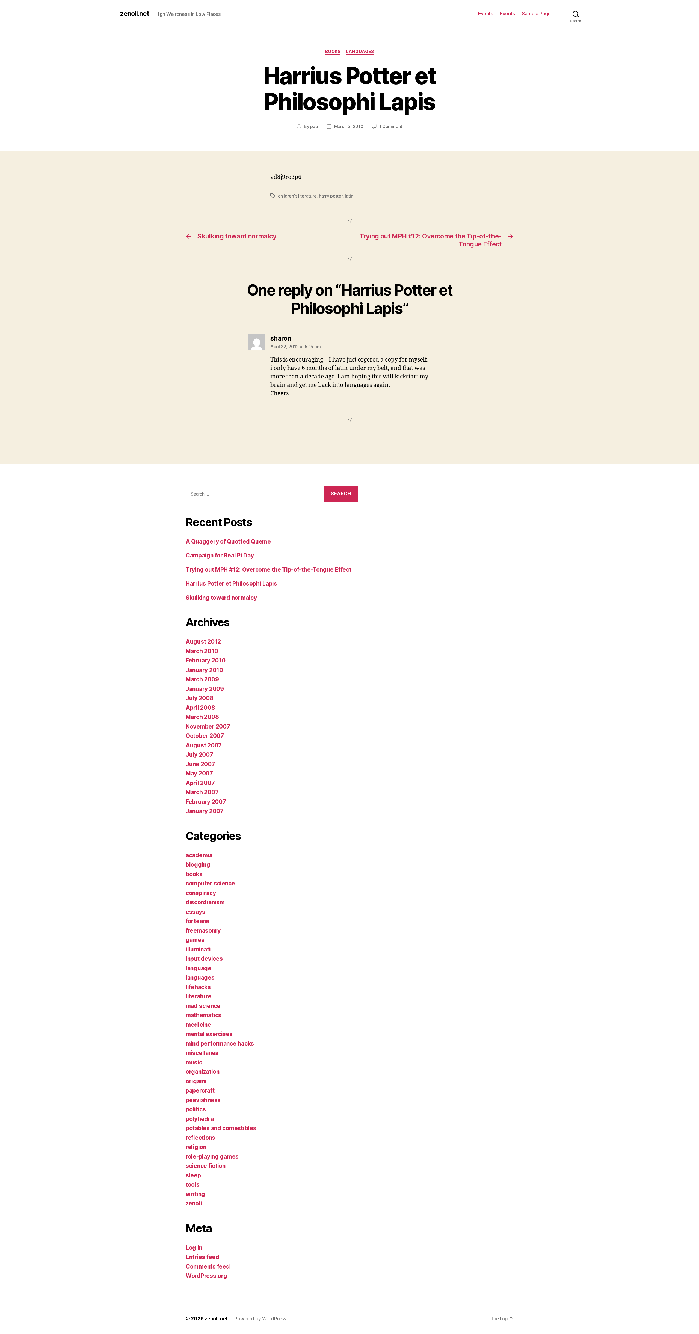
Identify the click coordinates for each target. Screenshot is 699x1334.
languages (360, 51)
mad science (203, 1005)
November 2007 (208, 726)
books (333, 51)
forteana (197, 921)
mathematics (203, 1015)
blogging (198, 864)
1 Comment (390, 126)
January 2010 (204, 670)
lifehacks (198, 987)
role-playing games (212, 1156)
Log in (194, 1247)
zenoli (194, 1203)
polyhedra (200, 1118)
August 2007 (204, 745)
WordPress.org (206, 1275)
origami (196, 1081)
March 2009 (202, 679)
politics (196, 1109)
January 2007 (205, 811)
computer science (210, 883)
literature (198, 996)
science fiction (206, 1165)
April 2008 (200, 707)
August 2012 (203, 641)
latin (349, 196)
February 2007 (206, 801)
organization (203, 1071)
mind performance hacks (220, 1043)
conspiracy (201, 893)
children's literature (297, 196)
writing (195, 1194)
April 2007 (200, 783)
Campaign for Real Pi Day (220, 555)
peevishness (203, 1100)
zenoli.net (134, 13)
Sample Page (536, 13)
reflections (200, 1137)
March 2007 (202, 792)
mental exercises (209, 1034)
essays (195, 911)
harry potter (331, 196)
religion (196, 1147)
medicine (198, 1024)
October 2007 (205, 735)
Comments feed (208, 1266)
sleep (193, 1175)
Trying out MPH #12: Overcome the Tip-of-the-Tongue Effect (268, 569)
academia (199, 855)
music (194, 1062)
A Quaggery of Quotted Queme (228, 541)
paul (314, 126)
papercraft (200, 1090)
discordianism (205, 902)
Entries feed (202, 1257)
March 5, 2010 (348, 126)
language (198, 968)
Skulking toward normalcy (221, 597)
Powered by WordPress (260, 1318)
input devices (204, 958)
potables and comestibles (221, 1128)
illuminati (198, 949)
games (195, 939)
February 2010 (206, 660)
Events (485, 13)
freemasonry (203, 930)
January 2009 (205, 688)
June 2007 (200, 764)
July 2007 (199, 754)
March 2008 (202, 717)
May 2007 (199, 773)
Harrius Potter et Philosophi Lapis (231, 583)
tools (193, 1184)
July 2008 (200, 698)
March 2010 (202, 651)
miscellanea (202, 1052)
